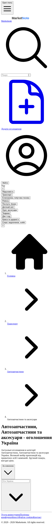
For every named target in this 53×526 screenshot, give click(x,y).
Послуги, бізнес (9, 204)
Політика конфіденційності (15, 516)
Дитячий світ (8, 207)
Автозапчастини (15, 371)
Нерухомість (8, 192)
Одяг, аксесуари (9, 210)
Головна (11, 276)
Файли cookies (26, 517)
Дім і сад (6, 216)
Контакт (37, 517)
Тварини (6, 213)
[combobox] (14, 75)
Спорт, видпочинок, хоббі (13, 222)
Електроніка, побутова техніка (15, 198)
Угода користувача (10, 514)
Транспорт (6, 195)
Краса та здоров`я (10, 219)
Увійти (5, 183)
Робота (5, 201)
